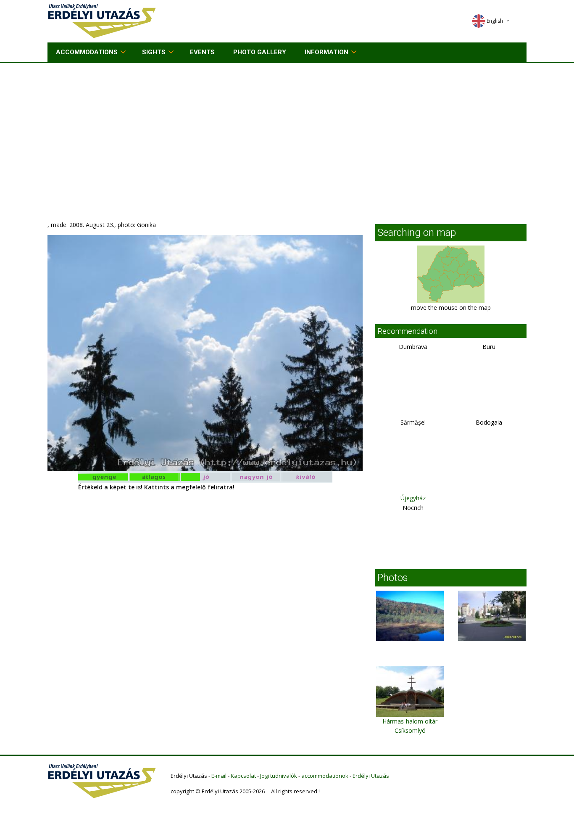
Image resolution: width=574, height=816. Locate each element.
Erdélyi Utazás (371, 775)
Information (326, 52)
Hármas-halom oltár (409, 721)
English (495, 20)
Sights (154, 52)
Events (202, 52)
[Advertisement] (287, 126)
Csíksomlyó (410, 730)
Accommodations (87, 52)
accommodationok (324, 775)
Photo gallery (259, 52)
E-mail (218, 775)
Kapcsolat (243, 775)
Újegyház (413, 498)
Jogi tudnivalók (278, 775)
